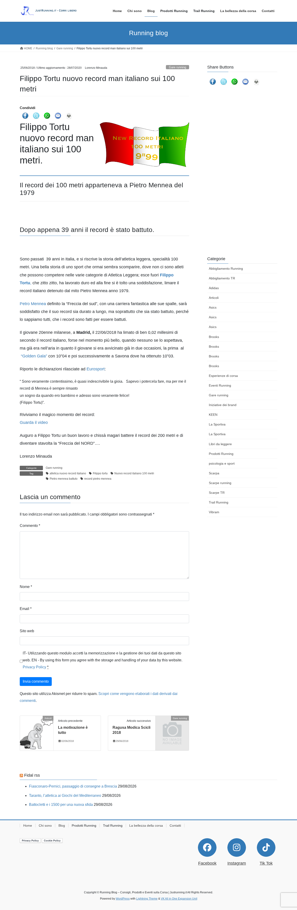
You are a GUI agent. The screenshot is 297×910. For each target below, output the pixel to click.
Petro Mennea (33, 303)
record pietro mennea (97, 478)
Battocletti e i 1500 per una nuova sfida (61, 805)
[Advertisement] (242, 136)
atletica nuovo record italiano (68, 473)
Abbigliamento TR (222, 278)
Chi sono (45, 825)
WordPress (123, 898)
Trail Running (218, 502)
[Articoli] (36, 733)
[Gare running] (172, 726)
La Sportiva (217, 424)
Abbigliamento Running (226, 268)
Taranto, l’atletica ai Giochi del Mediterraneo (65, 795)
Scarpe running (220, 483)
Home (27, 825)
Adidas (214, 288)
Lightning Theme (147, 898)
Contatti (175, 825)
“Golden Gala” (34, 356)
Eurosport (96, 369)
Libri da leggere (220, 444)
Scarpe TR (217, 492)
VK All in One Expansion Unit (179, 898)
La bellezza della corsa (146, 825)
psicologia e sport (222, 463)
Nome (26, 587)
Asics (212, 307)
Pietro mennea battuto (63, 478)
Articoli (214, 298)
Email (26, 609)
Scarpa (214, 473)
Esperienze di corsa (223, 376)
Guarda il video (34, 422)
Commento (30, 526)
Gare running (177, 67)
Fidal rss (32, 775)
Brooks (214, 337)
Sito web (27, 631)
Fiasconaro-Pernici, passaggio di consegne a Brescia (73, 786)
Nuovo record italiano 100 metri (134, 473)
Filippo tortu (100, 473)
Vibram (214, 512)
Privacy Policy (34, 667)
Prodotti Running (221, 454)
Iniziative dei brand (222, 405)
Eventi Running (220, 385)
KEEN (213, 414)
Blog (61, 825)
